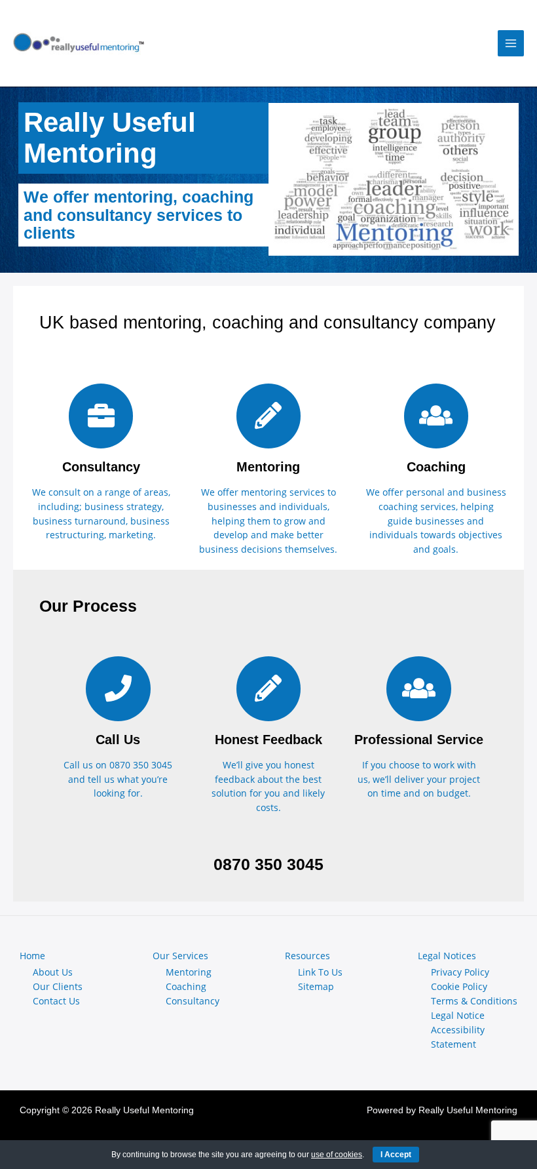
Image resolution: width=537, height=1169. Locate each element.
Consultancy (192, 1001)
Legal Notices (447, 955)
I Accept (395, 1154)
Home (32, 955)
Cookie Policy (459, 986)
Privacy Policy (460, 972)
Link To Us (320, 972)
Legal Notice (458, 1015)
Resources (307, 955)
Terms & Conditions (474, 1001)
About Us (53, 972)
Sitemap (316, 986)
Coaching (186, 986)
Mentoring (189, 972)
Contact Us (56, 1001)
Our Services (180, 955)
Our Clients (58, 986)
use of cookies (336, 1154)
